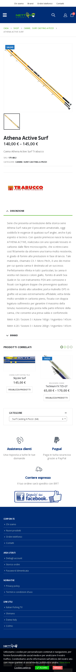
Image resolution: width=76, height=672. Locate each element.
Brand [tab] (14, 335)
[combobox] (38, 418)
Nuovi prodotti (13, 530)
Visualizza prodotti (19, 397)
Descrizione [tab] (17, 210)
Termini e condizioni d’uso (19, 591)
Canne (18, 162)
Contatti (60, 3)
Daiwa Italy (11, 619)
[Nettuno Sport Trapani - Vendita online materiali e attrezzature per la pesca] (25, 15)
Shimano (10, 613)
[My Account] (65, 15)
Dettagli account (14, 558)
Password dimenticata (17, 570)
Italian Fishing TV (14, 607)
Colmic (9, 625)
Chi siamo (19, 3)
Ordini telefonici (44, 3)
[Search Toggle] (53, 14)
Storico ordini (13, 564)
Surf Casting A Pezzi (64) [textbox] (37, 419)
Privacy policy (13, 585)
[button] (61, 347)
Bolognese (16, 383)
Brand (30, 3)
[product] (56, 367)
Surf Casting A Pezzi (35, 162)
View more (64, 662)
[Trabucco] (26, 188)
